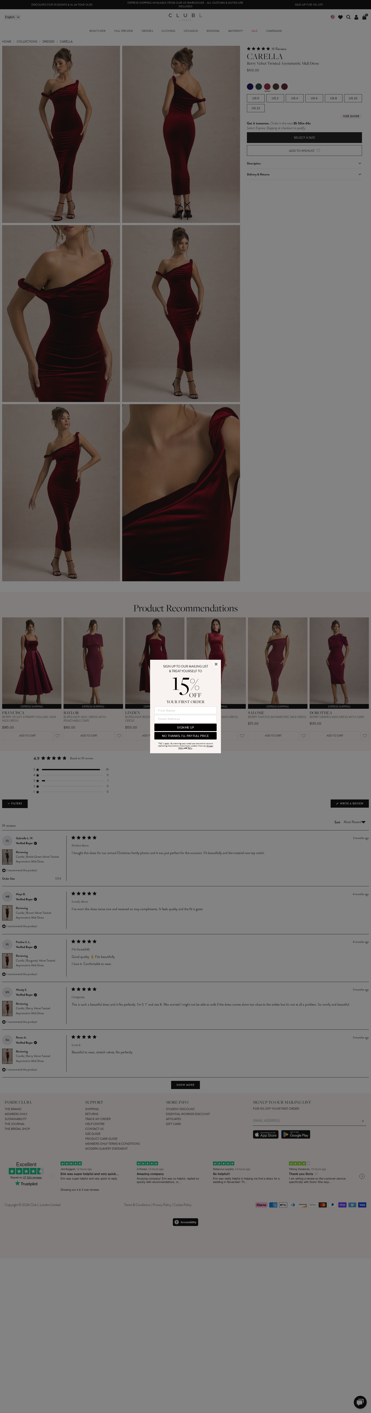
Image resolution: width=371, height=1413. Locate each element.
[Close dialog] (216, 664)
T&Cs (190, 748)
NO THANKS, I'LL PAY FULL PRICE (185, 736)
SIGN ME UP (185, 727)
